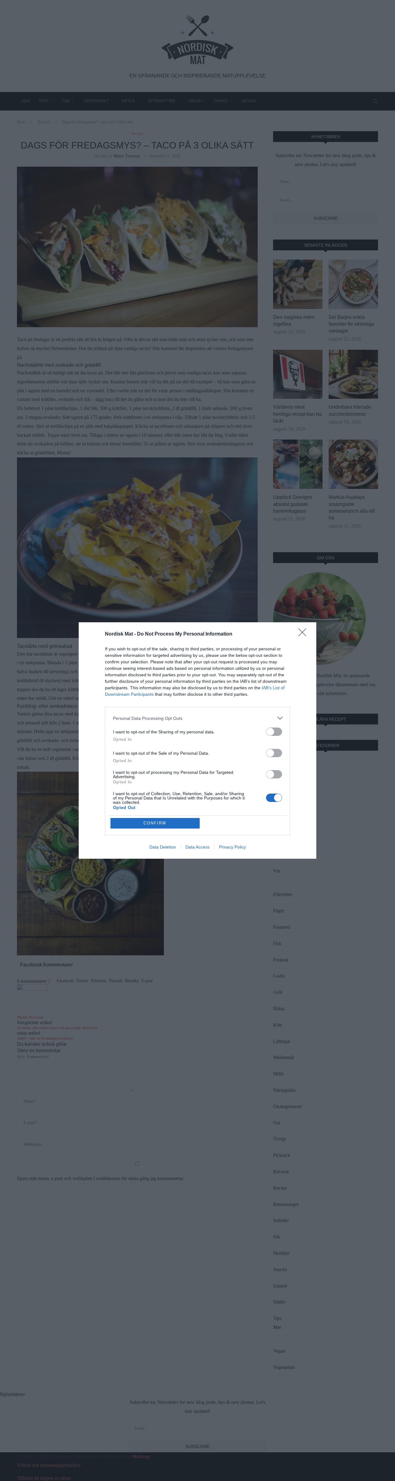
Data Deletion (162, 847)
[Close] (304, 634)
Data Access (197, 847)
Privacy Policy (232, 847)
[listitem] (197, 718)
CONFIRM (154, 823)
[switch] (274, 732)
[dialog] (197, 740)
